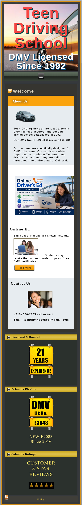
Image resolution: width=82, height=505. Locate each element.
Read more (24, 267)
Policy (41, 499)
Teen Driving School (41, 28)
